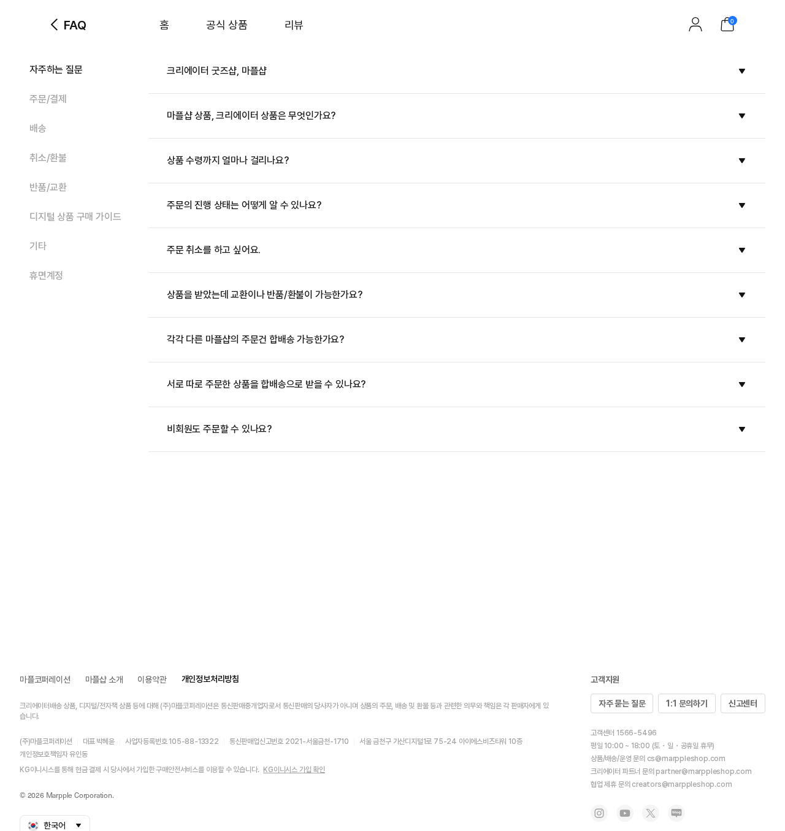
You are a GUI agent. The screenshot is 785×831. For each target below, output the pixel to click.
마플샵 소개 (104, 679)
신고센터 (743, 703)
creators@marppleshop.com (682, 784)
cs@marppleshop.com (686, 758)
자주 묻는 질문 (622, 703)
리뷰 (294, 24)
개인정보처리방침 (210, 679)
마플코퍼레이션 (45, 679)
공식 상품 (227, 24)
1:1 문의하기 (686, 703)
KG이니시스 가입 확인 (294, 769)
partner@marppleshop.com (703, 771)
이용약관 (151, 679)
